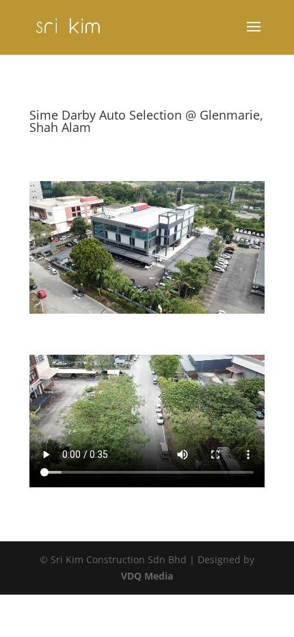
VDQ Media (147, 575)
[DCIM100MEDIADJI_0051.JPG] (147, 313)
